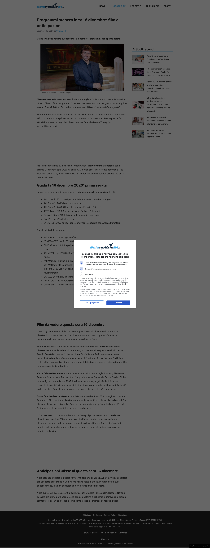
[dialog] (105, 274)
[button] (105, 274)
